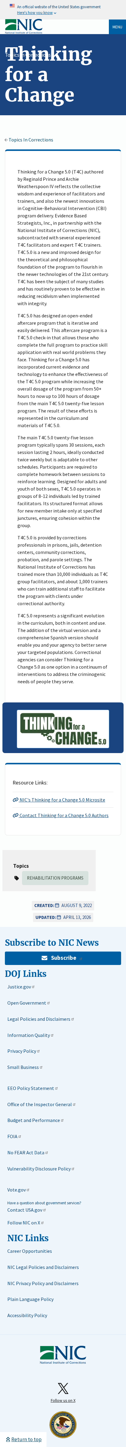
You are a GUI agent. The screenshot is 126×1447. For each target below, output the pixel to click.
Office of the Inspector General (39, 1104)
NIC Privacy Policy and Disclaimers (43, 1283)
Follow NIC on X (23, 1223)
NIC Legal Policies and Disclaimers (43, 1267)
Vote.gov (16, 1190)
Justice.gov (19, 987)
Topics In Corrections (28, 55)
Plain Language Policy (30, 1299)
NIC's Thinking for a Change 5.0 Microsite (62, 800)
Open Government (26, 1003)
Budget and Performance (33, 1120)
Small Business (23, 1067)
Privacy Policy (21, 1051)
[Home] (24, 32)
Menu (117, 27)
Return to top (26, 1439)
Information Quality (28, 1035)
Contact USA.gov (24, 1210)
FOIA (12, 1136)
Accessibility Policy (27, 1315)
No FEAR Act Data (25, 1152)
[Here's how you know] (63, 10)
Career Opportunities (29, 1251)
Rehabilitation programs (55, 878)
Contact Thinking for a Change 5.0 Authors (64, 815)
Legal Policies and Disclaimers (38, 1019)
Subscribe (63, 957)
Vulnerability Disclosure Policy (39, 1169)
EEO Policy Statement (30, 1088)
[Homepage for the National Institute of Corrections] (63, 1362)
